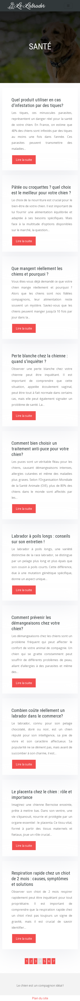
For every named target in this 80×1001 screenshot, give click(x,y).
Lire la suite (24, 160)
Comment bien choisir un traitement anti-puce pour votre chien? (40, 449)
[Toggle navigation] (68, 6)
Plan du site (40, 998)
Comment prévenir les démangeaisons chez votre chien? (36, 623)
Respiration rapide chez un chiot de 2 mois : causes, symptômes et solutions (41, 878)
